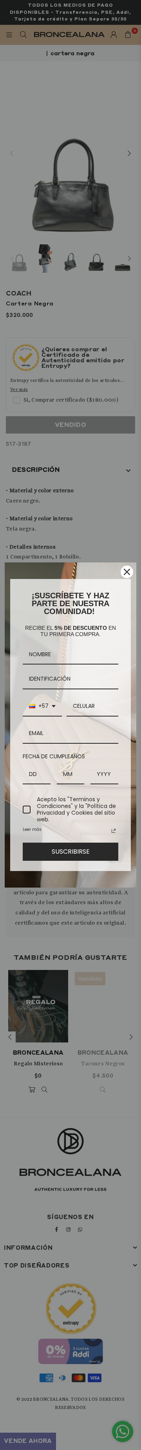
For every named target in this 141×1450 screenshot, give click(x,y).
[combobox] (42, 706)
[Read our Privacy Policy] (113, 831)
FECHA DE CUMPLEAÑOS (54, 756)
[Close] (127, 571)
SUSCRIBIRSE (71, 851)
